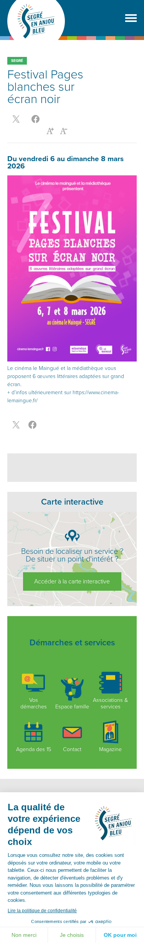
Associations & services (110, 703)
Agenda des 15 (33, 749)
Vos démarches (33, 703)
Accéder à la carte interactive (72, 581)
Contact (72, 749)
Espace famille (72, 706)
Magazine (110, 749)
